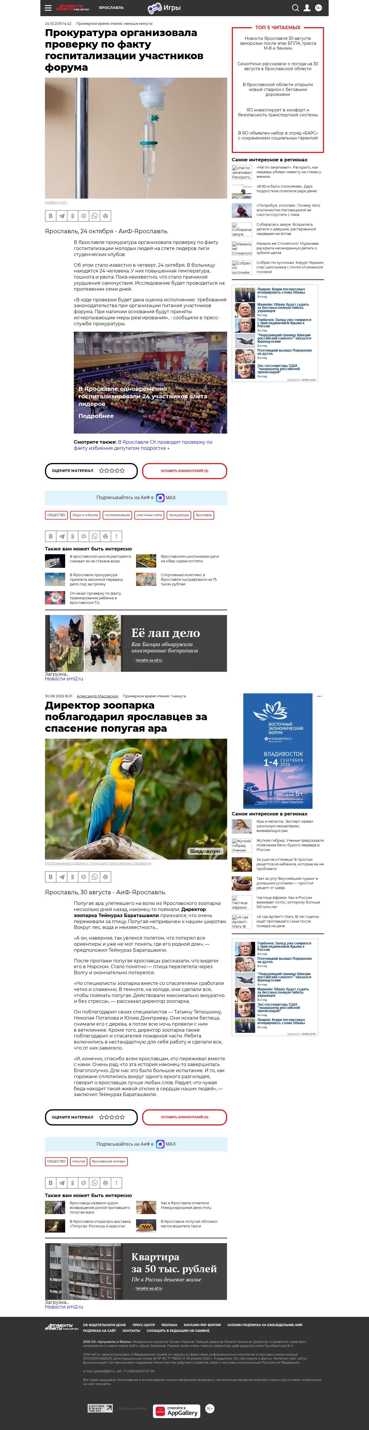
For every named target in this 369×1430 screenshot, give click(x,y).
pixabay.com (56, 202)
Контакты (131, 1331)
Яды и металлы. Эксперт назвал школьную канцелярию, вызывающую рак (285, 826)
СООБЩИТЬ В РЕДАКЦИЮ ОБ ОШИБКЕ (178, 1331)
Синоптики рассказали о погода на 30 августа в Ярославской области (278, 66)
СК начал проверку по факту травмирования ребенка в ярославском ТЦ (95, 598)
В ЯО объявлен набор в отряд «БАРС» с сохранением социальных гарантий (278, 136)
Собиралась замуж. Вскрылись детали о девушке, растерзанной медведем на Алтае (286, 229)
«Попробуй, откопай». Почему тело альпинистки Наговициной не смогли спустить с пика (288, 210)
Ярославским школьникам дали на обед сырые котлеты (190, 558)
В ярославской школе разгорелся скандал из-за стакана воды (100, 558)
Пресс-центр (144, 1325)
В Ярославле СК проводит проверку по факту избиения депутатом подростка (143, 445)
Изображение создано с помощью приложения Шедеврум (98, 863)
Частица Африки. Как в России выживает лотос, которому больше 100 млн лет (288, 902)
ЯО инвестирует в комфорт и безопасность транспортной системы (278, 112)
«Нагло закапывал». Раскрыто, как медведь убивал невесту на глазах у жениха (289, 172)
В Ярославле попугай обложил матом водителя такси (189, 1223)
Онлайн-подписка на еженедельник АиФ (264, 1325)
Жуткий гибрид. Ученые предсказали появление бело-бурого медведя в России (290, 845)
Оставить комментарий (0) (184, 471)
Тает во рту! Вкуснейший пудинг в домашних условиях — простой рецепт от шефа (287, 883)
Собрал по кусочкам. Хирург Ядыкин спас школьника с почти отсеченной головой (290, 267)
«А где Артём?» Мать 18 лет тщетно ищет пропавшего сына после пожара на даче (288, 921)
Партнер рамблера (132, 1408)
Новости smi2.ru (64, 679)
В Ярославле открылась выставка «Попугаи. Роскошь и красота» (100, 1223)
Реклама (169, 1325)
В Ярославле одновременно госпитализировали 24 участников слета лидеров (142, 396)
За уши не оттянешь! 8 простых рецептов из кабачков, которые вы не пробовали (290, 864)
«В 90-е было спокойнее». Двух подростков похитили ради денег (287, 188)
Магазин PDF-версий (202, 1325)
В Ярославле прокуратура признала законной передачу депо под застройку (96, 579)
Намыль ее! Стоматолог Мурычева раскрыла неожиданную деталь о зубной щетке (288, 248)
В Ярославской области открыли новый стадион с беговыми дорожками (278, 89)
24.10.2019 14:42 (58, 23)
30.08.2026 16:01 (58, 696)
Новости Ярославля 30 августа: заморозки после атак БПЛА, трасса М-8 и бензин (278, 43)
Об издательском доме (104, 1325)
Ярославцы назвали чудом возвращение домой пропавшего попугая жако (100, 1207)
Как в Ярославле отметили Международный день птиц (186, 1205)
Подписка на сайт (99, 1331)
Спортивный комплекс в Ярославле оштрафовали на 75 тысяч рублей (189, 579)
